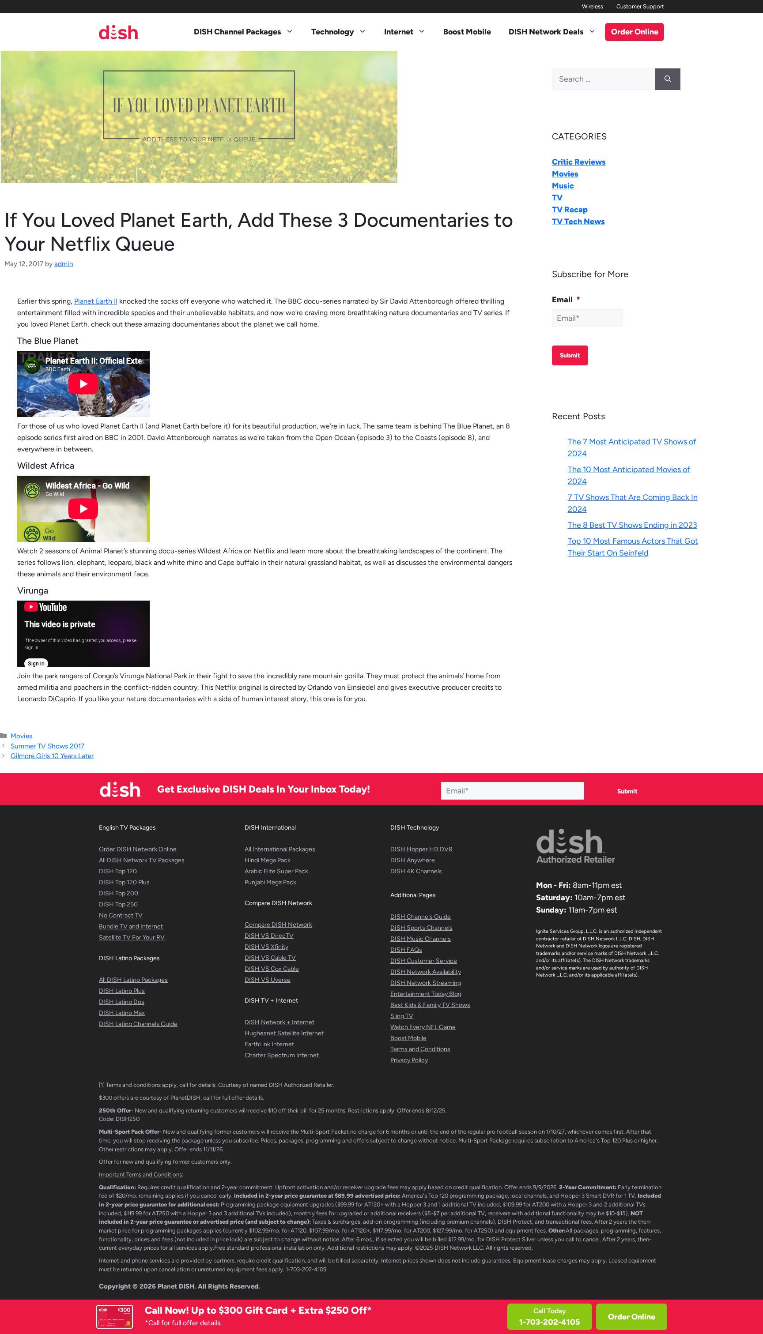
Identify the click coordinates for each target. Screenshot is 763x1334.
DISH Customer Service (423, 961)
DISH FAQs (406, 950)
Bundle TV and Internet (131, 926)
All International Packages (280, 849)
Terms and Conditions (420, 1049)
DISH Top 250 (118, 904)
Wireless (592, 6)
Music (563, 186)
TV (557, 198)
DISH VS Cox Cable (272, 969)
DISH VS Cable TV (270, 958)
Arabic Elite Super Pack (276, 871)
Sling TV (401, 1016)
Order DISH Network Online (138, 849)
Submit (570, 355)
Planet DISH (176, 1286)
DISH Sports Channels (421, 928)
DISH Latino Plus (122, 991)
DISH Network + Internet (279, 1022)
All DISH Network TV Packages (142, 860)
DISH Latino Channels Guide (138, 1024)
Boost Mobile (467, 32)
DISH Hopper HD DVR (421, 849)
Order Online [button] (634, 32)
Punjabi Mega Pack (270, 882)
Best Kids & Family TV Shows (430, 1005)
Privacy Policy (409, 1060)
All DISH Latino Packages (133, 980)
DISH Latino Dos (121, 1002)
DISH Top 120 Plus (124, 882)
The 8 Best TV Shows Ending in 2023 (632, 525)
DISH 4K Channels (416, 871)
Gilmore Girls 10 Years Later (52, 756)
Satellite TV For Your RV (132, 937)
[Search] (667, 79)
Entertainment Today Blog (425, 994)
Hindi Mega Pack (268, 860)
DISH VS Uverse (268, 980)
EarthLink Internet (269, 1044)
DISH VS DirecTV (269, 935)
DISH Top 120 (118, 871)
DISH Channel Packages (237, 32)
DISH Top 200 (118, 893)
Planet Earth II (95, 301)
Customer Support (640, 6)
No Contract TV (121, 915)
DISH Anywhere (412, 860)
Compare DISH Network (278, 924)
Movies (21, 736)
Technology (332, 32)
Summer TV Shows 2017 (47, 746)
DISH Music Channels (420, 939)
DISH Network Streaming (425, 983)
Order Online (631, 1317)
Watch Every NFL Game (423, 1027)
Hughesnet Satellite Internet (284, 1033)
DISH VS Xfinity (266, 947)
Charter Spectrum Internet (282, 1055)
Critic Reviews (579, 162)
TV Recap (570, 209)
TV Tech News (578, 221)
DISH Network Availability (425, 972)
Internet (398, 32)
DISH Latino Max (122, 1013)
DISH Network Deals (546, 32)
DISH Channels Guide (420, 917)
